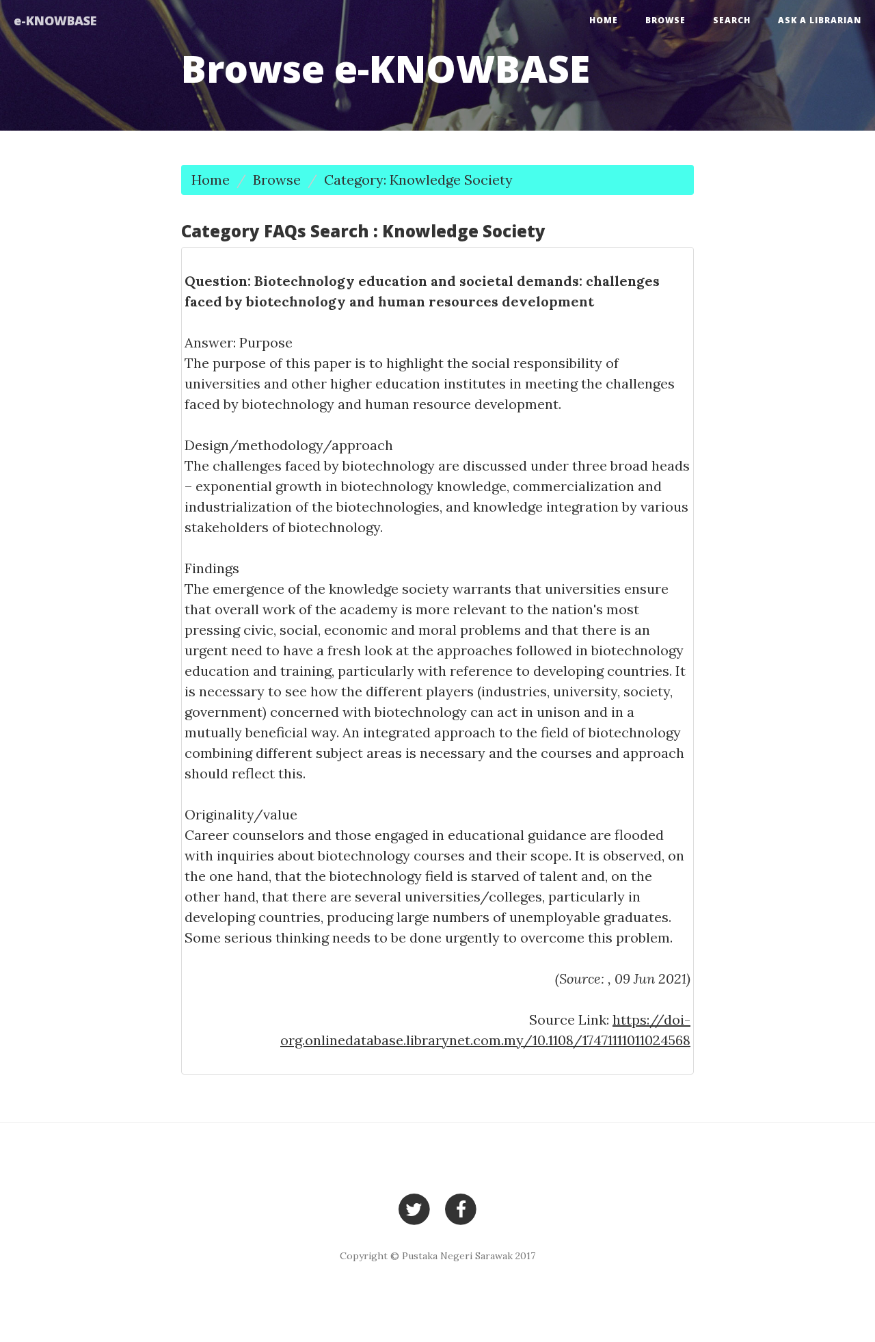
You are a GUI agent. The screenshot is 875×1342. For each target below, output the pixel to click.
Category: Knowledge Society (418, 179)
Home (603, 20)
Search (732, 20)
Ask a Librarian (819, 20)
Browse (665, 20)
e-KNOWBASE (55, 20)
